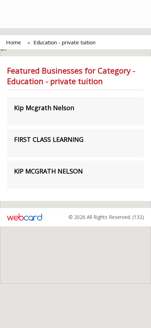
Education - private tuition (64, 42)
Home (13, 42)
